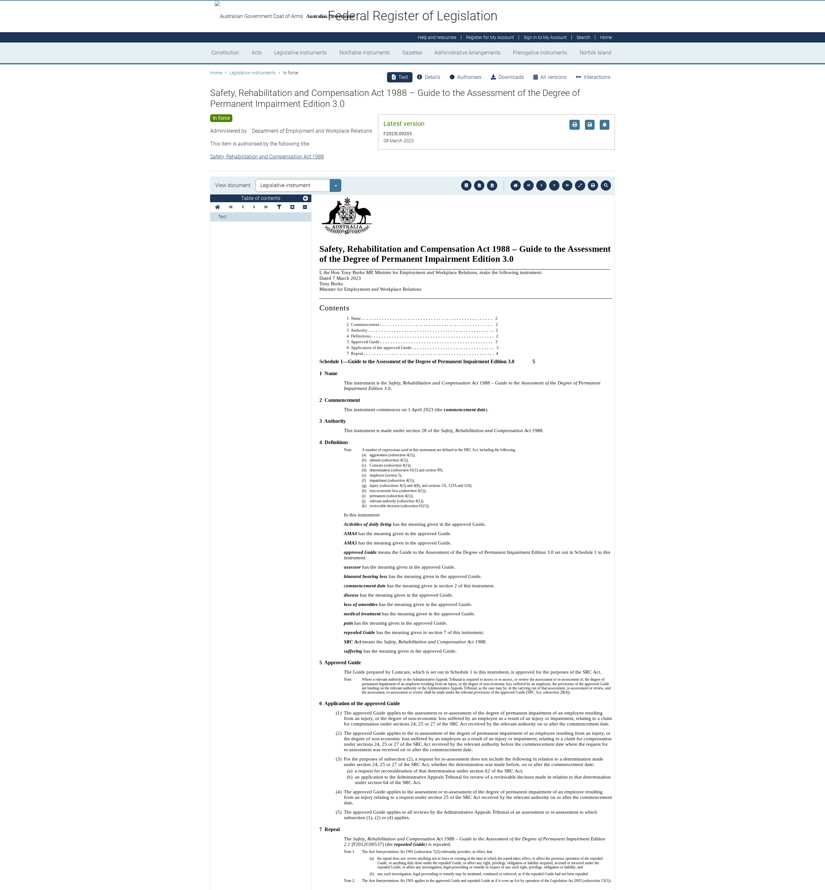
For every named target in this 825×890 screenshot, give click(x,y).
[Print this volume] (593, 185)
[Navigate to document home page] (217, 207)
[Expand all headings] (292, 207)
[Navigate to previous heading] (243, 207)
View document (232, 185)
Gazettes (412, 53)
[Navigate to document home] (515, 185)
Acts (257, 53)
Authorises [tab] (469, 77)
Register (490, 37)
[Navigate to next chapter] (567, 185)
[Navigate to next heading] (254, 207)
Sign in (545, 37)
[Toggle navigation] (305, 198)
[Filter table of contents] (279, 207)
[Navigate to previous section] (541, 185)
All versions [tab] (553, 77)
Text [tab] (403, 77)
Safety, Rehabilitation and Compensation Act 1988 (267, 157)
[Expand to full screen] (580, 185)
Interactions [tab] (597, 77)
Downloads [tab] (511, 77)
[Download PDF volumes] (479, 185)
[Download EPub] (466, 185)
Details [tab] (432, 77)
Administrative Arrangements (467, 53)
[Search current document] (606, 185)
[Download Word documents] (492, 185)
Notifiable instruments (364, 53)
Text (222, 216)
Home (216, 72)
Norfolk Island (595, 53)
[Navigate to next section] (554, 185)
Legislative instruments (300, 53)
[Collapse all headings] (305, 207)
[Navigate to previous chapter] (528, 185)
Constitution (225, 53)
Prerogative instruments (540, 53)
